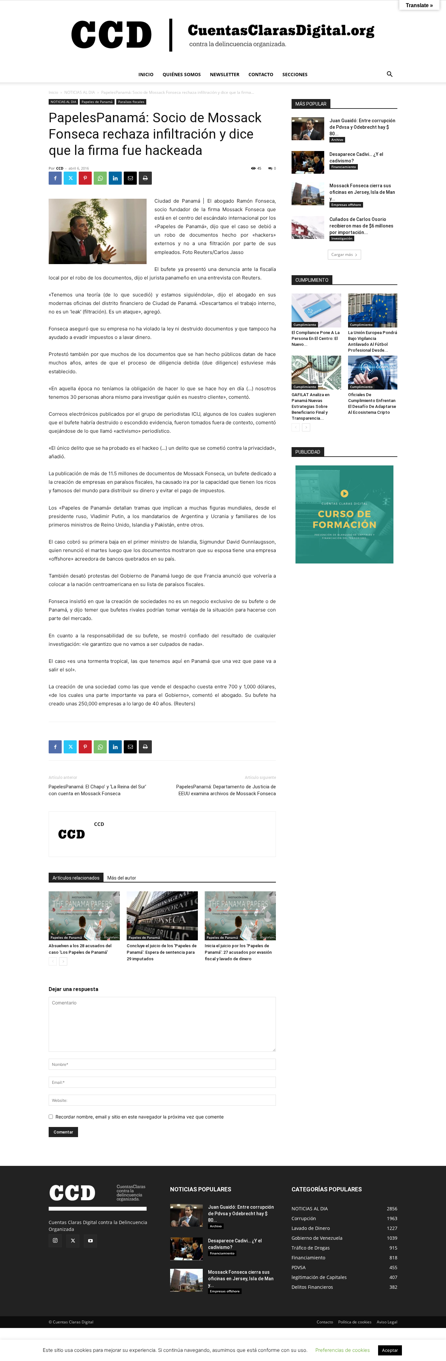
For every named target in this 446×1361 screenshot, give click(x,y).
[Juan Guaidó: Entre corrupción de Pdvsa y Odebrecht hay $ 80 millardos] (308, 128)
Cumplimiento (305, 324)
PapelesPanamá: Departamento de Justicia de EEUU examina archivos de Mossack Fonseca (226, 790)
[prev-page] (53, 961)
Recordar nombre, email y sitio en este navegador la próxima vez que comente (140, 1116)
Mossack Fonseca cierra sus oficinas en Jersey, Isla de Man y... (362, 192)
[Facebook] (55, 178)
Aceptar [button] (390, 1350)
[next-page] (63, 961)
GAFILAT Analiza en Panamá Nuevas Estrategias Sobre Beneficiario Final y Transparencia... (310, 406)
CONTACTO (260, 74)
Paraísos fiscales (131, 101)
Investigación (341, 238)
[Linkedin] (115, 178)
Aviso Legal (387, 1322)
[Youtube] (90, 1241)
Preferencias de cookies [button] (342, 1350)
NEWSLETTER (224, 74)
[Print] (145, 178)
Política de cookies (355, 1322)
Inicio (53, 92)
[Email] (130, 178)
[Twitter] (70, 178)
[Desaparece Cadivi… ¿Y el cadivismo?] (308, 162)
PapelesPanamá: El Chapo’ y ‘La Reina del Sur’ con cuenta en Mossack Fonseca (97, 790)
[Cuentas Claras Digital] (223, 34)
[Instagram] (55, 1240)
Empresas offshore (346, 204)
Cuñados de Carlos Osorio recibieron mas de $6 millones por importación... (361, 226)
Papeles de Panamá (97, 101)
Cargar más (342, 254)
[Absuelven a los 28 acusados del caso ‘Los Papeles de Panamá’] (84, 915)
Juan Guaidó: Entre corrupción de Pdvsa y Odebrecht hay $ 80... (362, 127)
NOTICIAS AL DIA (79, 92)
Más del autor (121, 878)
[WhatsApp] (100, 178)
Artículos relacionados (76, 878)
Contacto (325, 1322)
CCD (59, 168)
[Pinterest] (85, 178)
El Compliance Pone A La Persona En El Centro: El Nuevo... (316, 338)
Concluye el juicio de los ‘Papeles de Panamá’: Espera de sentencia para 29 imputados (162, 952)
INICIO (145, 74)
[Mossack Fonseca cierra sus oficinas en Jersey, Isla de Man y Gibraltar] (308, 193)
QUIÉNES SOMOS (182, 74)
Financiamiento (343, 166)
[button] (389, 75)
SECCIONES (295, 74)
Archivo (337, 139)
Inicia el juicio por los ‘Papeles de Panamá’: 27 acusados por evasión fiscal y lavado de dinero (238, 952)
